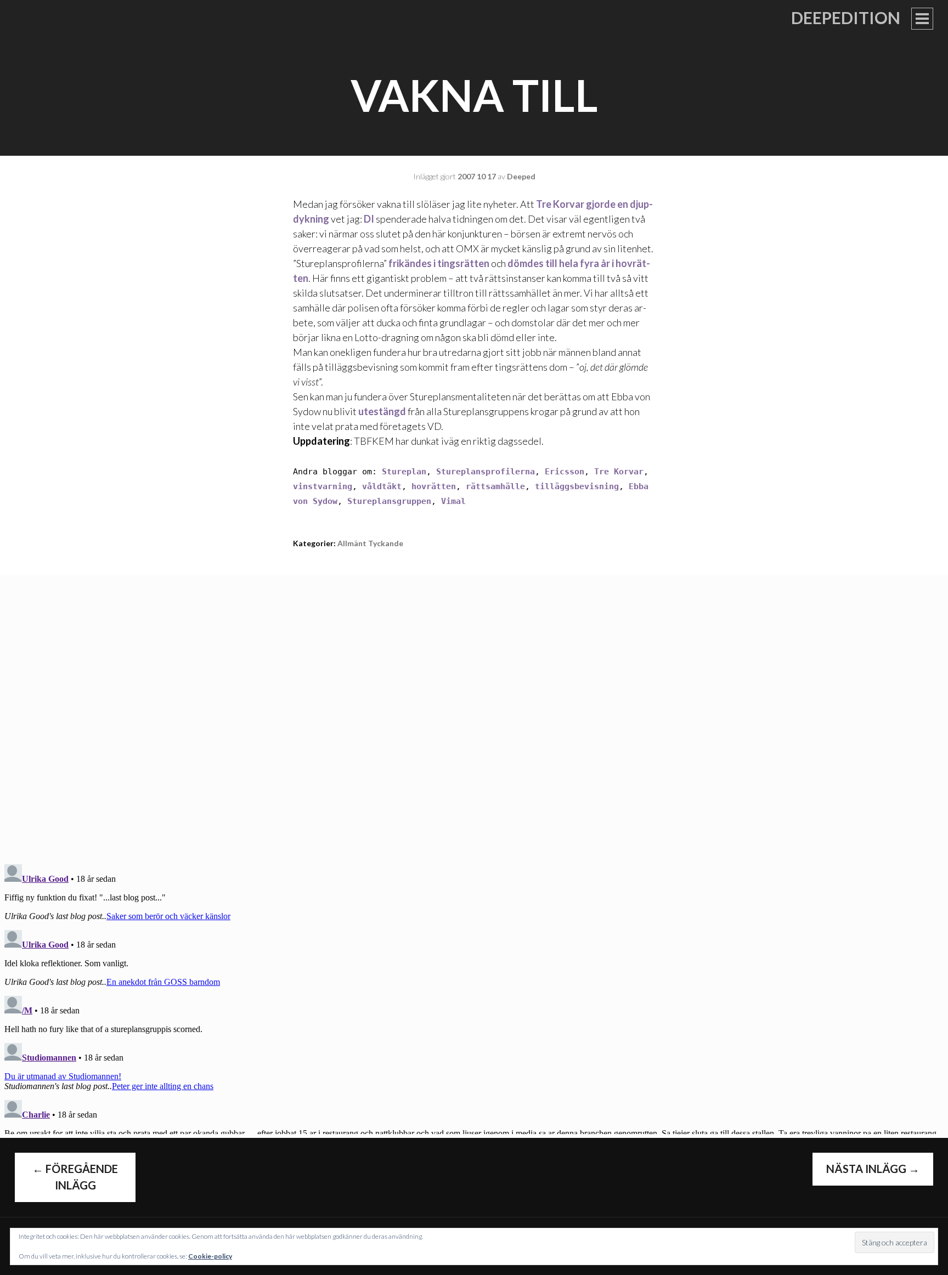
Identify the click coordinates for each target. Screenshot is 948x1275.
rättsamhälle (495, 486)
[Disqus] (474, 712)
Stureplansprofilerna (485, 472)
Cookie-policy (210, 1256)
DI (369, 219)
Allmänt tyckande (370, 543)
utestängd (382, 411)
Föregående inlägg (75, 1177)
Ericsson (564, 472)
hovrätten (433, 486)
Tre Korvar (619, 472)
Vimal (453, 501)
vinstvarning (322, 486)
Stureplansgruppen (389, 501)
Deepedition (845, 17)
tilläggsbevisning (577, 486)
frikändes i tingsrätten (438, 263)
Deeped (521, 176)
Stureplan (404, 472)
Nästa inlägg (872, 1168)
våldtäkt (382, 486)
